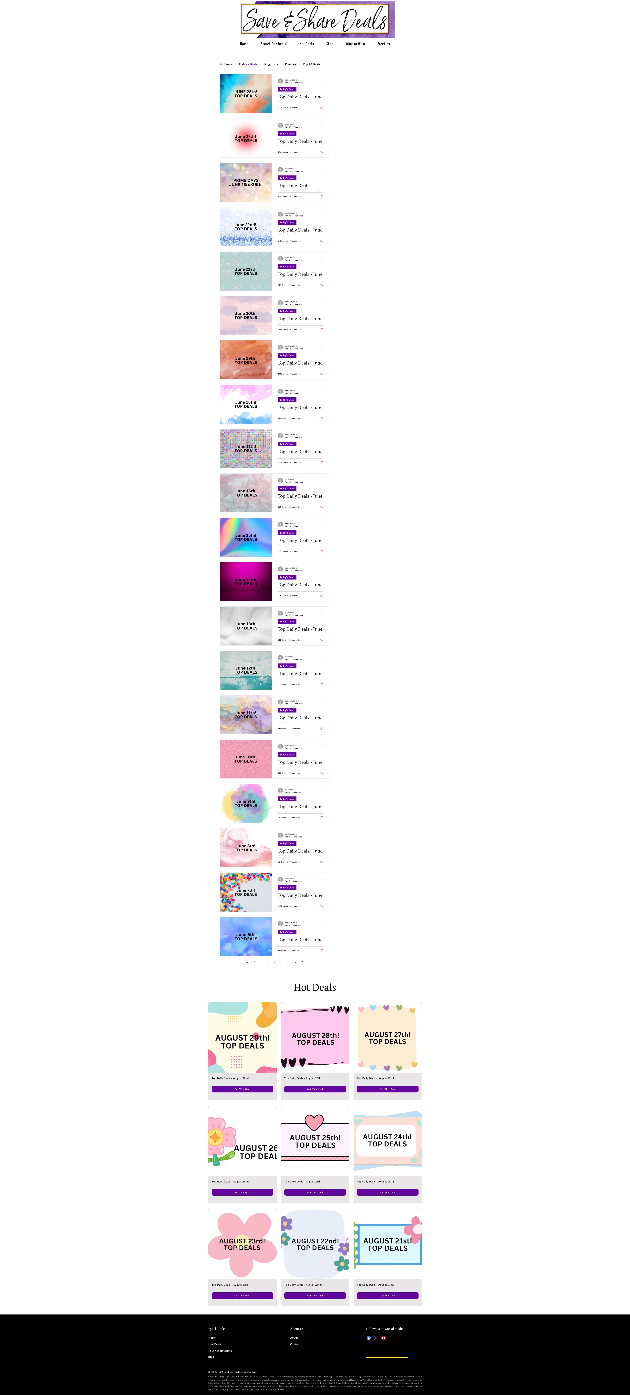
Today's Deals (248, 64)
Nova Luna (252, 1372)
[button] (306, 44)
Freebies (290, 64)
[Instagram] (376, 1338)
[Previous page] (254, 962)
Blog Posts (271, 64)
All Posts (226, 64)
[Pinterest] (383, 1338)
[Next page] (295, 962)
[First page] (247, 962)
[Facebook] (369, 1338)
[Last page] (302, 962)
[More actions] (323, 81)
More (306, 64)
